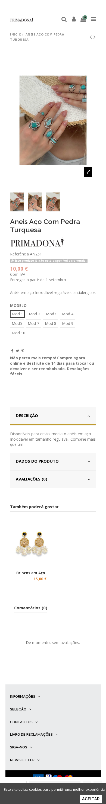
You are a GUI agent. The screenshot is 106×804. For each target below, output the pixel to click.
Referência (19, 254)
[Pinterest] (22, 350)
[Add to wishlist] (24, 566)
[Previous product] (91, 37)
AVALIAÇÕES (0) (31, 479)
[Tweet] (17, 350)
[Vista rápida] (39, 566)
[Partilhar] (12, 350)
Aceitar (91, 799)
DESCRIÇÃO (27, 415)
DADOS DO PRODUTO (37, 461)
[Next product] (94, 37)
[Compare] (31, 566)
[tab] (53, 416)
